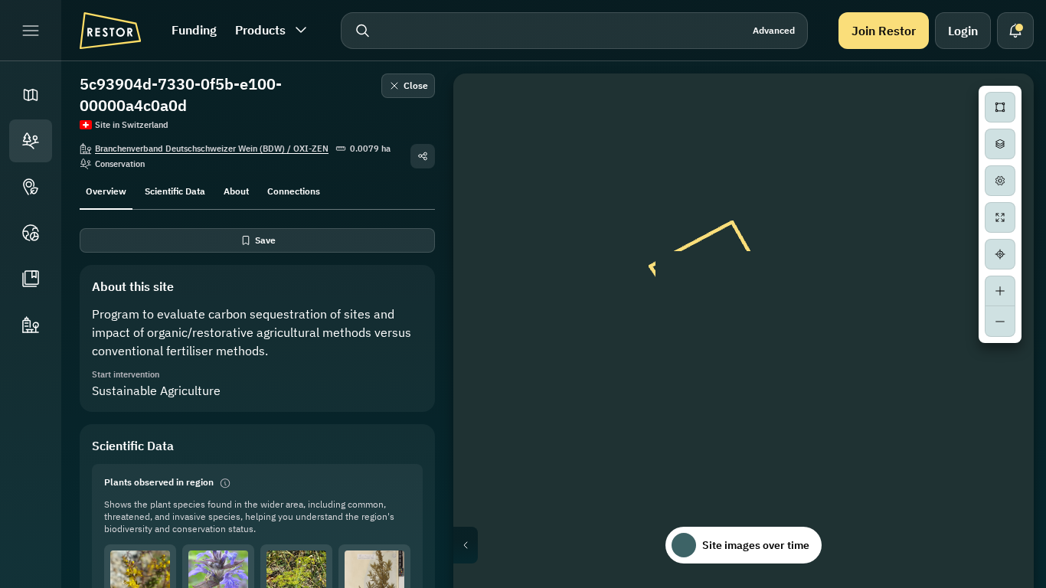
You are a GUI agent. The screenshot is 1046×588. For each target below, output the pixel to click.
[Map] (30, 95)
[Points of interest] (30, 186)
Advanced (774, 30)
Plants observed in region (159, 482)
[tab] (106, 190)
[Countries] (30, 232)
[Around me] (1000, 254)
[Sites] (30, 140)
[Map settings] (1000, 180)
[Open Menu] (30, 30)
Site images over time (755, 545)
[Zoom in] (1000, 291)
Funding (194, 30)
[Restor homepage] (110, 30)
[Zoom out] (1000, 321)
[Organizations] (30, 324)
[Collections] (30, 278)
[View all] (1000, 217)
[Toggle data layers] (1000, 144)
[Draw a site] (1000, 107)
